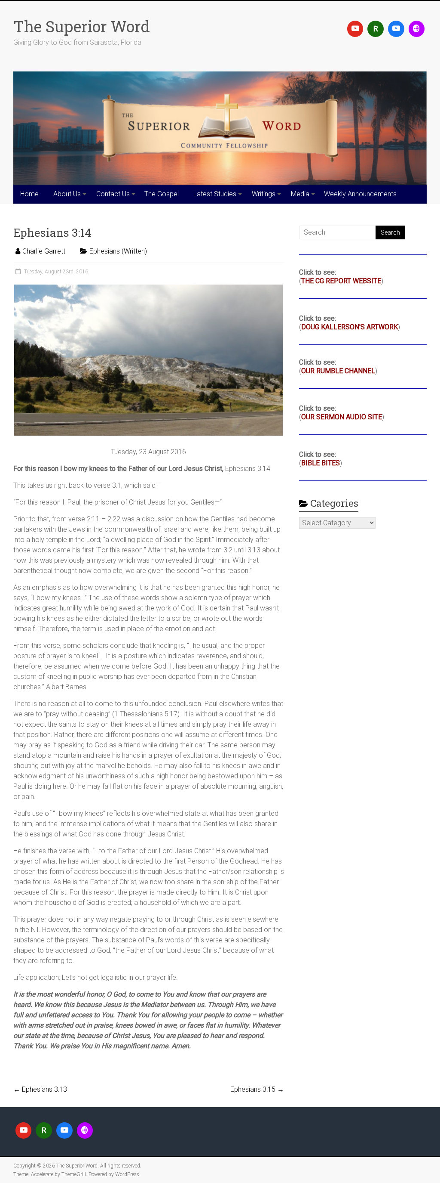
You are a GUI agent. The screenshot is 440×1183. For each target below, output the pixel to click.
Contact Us (113, 194)
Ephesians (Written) (118, 251)
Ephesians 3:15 (257, 1089)
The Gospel (161, 194)
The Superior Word (81, 26)
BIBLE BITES (320, 463)
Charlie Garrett (43, 251)
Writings (263, 194)
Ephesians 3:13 (40, 1089)
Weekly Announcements (360, 194)
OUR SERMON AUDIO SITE (341, 417)
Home (29, 194)
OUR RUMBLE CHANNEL (338, 371)
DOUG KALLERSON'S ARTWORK (349, 327)
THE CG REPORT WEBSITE (341, 281)
